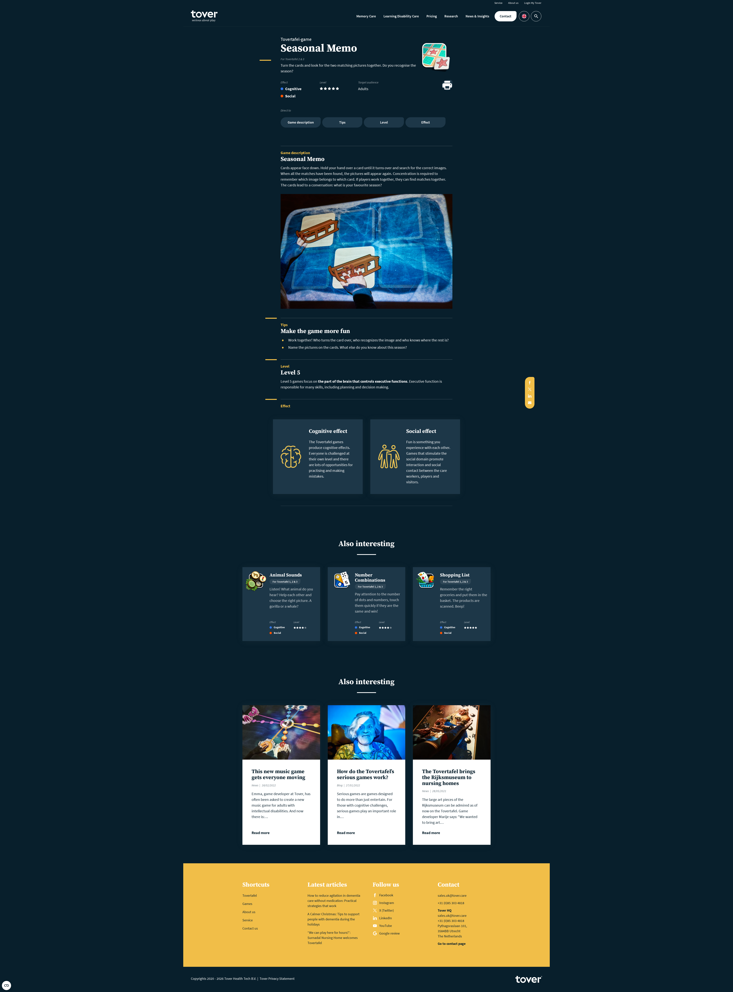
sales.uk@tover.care (452, 895)
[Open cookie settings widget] (6, 985)
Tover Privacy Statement (277, 978)
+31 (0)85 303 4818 (451, 903)
